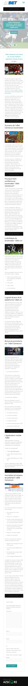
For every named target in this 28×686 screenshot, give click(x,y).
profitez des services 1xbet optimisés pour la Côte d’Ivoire (14, 91)
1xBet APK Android (14, 451)
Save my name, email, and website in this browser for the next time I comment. (13, 650)
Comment (9, 611)
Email (7, 639)
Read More (14, 32)
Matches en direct (7, 679)
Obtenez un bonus (14, 9)
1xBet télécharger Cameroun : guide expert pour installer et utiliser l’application (14, 25)
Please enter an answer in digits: (14, 655)
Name (8, 631)
